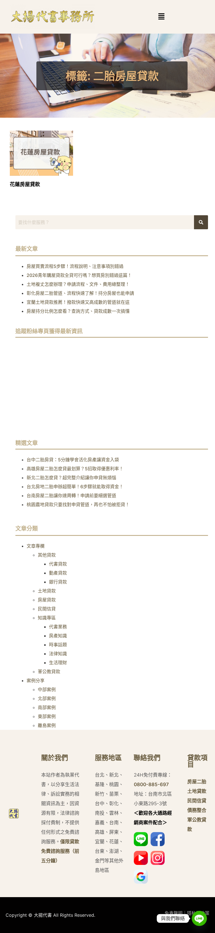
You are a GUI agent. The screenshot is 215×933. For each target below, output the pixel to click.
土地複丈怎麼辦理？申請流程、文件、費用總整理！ (78, 284)
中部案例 (47, 689)
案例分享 (36, 680)
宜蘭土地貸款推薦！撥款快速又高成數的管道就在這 (78, 302)
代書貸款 (58, 564)
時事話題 (58, 644)
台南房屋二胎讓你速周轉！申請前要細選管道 (71, 495)
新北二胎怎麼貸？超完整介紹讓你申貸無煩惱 (71, 477)
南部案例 (47, 707)
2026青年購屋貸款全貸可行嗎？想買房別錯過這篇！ (79, 275)
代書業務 (58, 626)
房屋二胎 (196, 781)
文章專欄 (36, 546)
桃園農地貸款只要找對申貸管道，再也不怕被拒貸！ (78, 504)
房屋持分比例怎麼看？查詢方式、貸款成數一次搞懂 (78, 311)
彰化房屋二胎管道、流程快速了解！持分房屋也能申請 (80, 293)
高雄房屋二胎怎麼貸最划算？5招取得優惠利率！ (75, 468)
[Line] (199, 918)
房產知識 (58, 635)
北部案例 (47, 698)
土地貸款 (47, 591)
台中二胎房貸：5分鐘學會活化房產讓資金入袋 (73, 459)
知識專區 (47, 618)
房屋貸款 (47, 600)
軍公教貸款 (49, 671)
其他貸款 (47, 555)
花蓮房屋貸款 (25, 184)
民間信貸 (47, 609)
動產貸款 (58, 573)
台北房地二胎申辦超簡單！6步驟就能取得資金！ (75, 486)
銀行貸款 (58, 582)
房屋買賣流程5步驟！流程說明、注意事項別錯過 (75, 266)
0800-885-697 (151, 784)
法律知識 (58, 653)
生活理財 (58, 662)
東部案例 (47, 716)
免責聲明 (174, 913)
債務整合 (196, 810)
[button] (161, 17)
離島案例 (47, 725)
